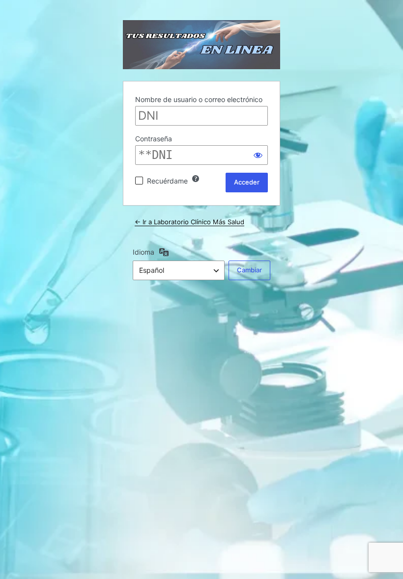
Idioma (143, 252)
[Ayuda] (196, 178)
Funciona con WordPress (201, 44)
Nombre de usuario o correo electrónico (198, 99)
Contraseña (153, 138)
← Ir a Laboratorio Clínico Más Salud (189, 222)
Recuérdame (167, 181)
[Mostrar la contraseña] (258, 155)
